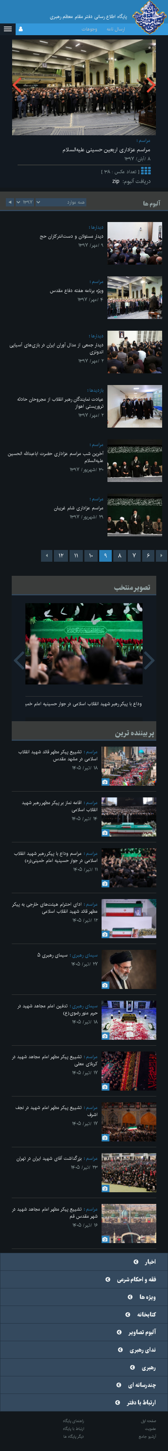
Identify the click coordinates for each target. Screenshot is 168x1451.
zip (117, 181)
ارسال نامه (116, 29)
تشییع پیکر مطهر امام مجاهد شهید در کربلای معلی (55, 1060)
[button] (8, 29)
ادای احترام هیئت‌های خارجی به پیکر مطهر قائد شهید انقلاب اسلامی (55, 908)
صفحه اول (148, 1421)
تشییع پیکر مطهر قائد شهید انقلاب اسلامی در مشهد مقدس (58, 755)
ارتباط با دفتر (141, 1403)
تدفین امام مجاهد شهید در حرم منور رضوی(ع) (57, 1009)
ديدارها (97, 227)
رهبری (149, 1367)
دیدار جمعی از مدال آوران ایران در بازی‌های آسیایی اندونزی (56, 348)
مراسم (144, 140)
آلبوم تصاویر (142, 1332)
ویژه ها (147, 1297)
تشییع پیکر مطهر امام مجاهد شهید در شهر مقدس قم (55, 1213)
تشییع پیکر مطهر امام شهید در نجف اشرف (56, 1111)
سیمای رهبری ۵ (53, 955)
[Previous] (161, 556)
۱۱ (76, 556)
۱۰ (91, 556)
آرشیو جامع (147, 1436)
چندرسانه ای (142, 1385)
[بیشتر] (145, 172)
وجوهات (89, 29)
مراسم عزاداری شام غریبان (79, 508)
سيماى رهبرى (85, 955)
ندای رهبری (143, 1350)
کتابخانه (146, 1315)
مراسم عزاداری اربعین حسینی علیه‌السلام (106, 149)
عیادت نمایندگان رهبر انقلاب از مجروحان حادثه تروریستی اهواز (60, 403)
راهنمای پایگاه (73, 1421)
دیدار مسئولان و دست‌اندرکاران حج (72, 236)
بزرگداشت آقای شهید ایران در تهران (49, 1158)
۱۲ (61, 556)
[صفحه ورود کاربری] (21, 29)
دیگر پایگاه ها (73, 1436)
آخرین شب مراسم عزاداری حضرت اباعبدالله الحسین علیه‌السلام (56, 457)
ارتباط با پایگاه (73, 1429)
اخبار (150, 1262)
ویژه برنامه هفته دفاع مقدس (77, 290)
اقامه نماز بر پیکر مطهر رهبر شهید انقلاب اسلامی (60, 806)
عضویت (150, 1429)
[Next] (46, 556)
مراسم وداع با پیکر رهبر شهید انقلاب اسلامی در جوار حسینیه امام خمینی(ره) (84, 704)
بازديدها (96, 390)
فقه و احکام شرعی (136, 1279)
